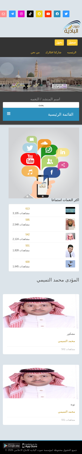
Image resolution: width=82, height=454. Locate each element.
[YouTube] (48, 14)
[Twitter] (66, 14)
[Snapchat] (39, 14)
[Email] (3, 14)
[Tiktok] (30, 14)
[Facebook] (57, 14)
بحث (41, 105)
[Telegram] (12, 14)
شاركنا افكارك (53, 52)
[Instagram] (21, 14)
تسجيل (72, 42)
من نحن (35, 52)
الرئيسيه (71, 52)
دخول (59, 42)
